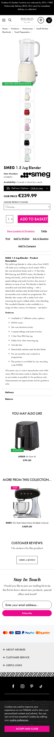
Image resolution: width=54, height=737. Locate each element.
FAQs (44, 231)
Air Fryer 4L (27, 456)
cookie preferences (19, 720)
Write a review (27, 560)
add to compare (27, 246)
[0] (49, 22)
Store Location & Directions (20, 231)
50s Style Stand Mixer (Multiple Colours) (27, 522)
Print (8, 238)
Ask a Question (40, 238)
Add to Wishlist (21, 238)
